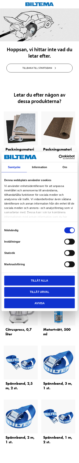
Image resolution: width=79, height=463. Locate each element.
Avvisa (40, 303)
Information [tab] (39, 167)
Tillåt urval (39, 291)
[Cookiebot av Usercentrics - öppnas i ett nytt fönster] (59, 157)
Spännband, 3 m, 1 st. (57, 385)
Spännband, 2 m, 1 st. (20, 439)
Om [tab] (64, 167)
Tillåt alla (39, 280)
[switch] (69, 242)
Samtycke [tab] (14, 167)
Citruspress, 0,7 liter (19, 331)
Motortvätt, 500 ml (57, 331)
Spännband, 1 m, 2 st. (57, 439)
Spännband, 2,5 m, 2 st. (19, 385)
